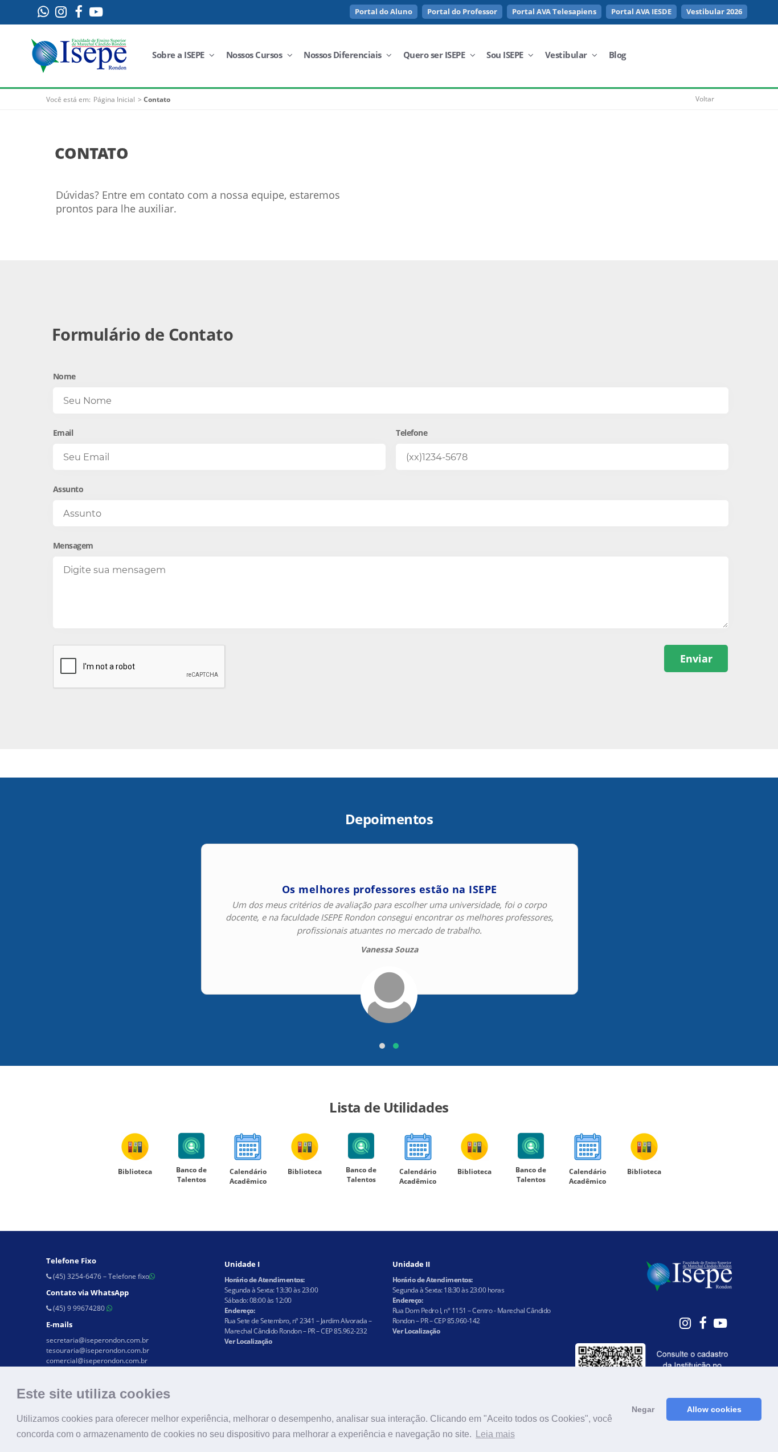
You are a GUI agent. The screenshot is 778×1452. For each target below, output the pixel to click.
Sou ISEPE (505, 54)
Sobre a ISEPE (179, 54)
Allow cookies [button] (714, 1409)
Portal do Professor (462, 11)
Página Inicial (114, 99)
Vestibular (567, 54)
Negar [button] (643, 1409)
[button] (382, 1046)
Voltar (704, 99)
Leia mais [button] (495, 1434)
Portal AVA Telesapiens (554, 11)
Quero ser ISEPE (435, 54)
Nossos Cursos (255, 54)
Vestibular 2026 (714, 11)
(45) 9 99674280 (79, 1308)
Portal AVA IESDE (641, 11)
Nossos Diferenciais (343, 54)
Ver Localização (248, 1341)
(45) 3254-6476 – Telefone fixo (100, 1276)
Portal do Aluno (383, 11)
